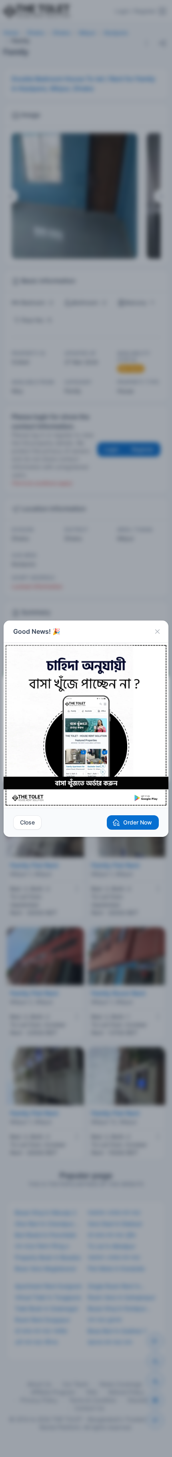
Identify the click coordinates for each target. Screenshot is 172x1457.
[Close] (157, 632)
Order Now (137, 822)
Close (27, 822)
